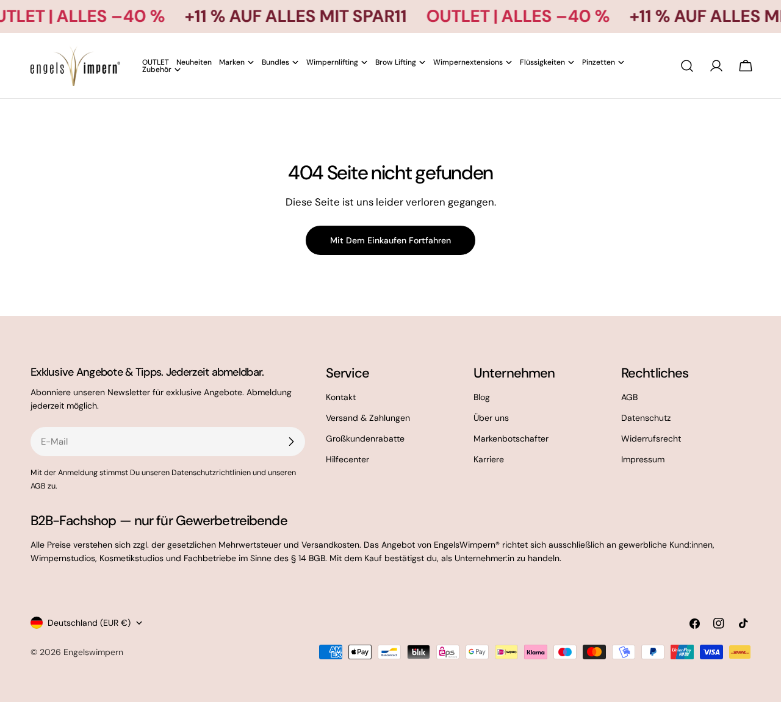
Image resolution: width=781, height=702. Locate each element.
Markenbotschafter (511, 438)
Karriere (488, 459)
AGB (629, 397)
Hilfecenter (347, 459)
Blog (481, 397)
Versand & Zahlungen (368, 417)
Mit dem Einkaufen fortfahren (390, 240)
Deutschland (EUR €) (89, 622)
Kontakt (341, 397)
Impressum (642, 459)
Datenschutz (646, 417)
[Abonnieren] (291, 441)
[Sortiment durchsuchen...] (687, 66)
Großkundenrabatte (365, 438)
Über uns (491, 417)
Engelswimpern (93, 651)
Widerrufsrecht (651, 438)
